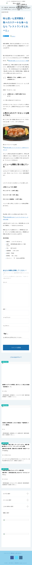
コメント (5, 282)
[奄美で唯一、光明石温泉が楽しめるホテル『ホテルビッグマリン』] (13, 470)
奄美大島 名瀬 (12, 7)
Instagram (20, 557)
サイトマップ (7, 553)
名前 (4, 309)
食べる (3, 391)
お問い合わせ (18, 553)
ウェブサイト (6, 325)
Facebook (12, 557)
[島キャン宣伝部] (16, 3)
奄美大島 (6, 7)
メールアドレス (6, 317)
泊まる (9, 455)
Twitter (16, 557)
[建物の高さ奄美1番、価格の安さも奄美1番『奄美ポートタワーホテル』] (16, 446)
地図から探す (6, 512)
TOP (2, 7)
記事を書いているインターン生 (23, 8)
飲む (6, 391)
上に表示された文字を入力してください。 (13, 337)
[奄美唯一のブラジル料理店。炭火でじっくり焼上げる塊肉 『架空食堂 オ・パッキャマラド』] (16, 363)
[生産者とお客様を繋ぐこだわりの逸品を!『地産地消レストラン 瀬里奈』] (16, 406)
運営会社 (13, 553)
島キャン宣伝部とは (22, 4)
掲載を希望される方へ (22, 6)
